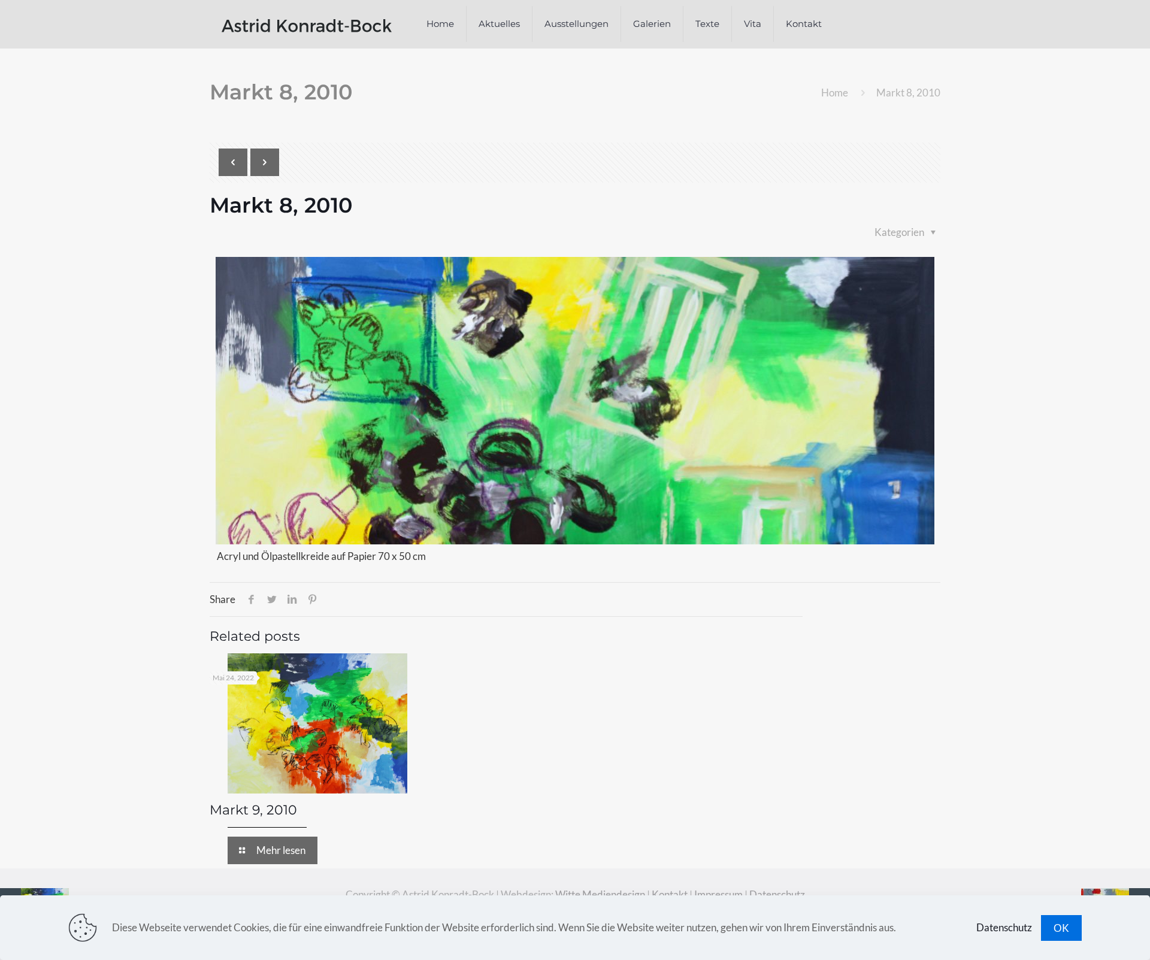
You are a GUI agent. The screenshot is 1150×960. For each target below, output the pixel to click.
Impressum (718, 894)
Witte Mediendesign (600, 894)
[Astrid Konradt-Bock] (307, 24)
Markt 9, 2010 (253, 810)
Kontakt (670, 894)
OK (1061, 928)
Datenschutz (777, 894)
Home (834, 92)
